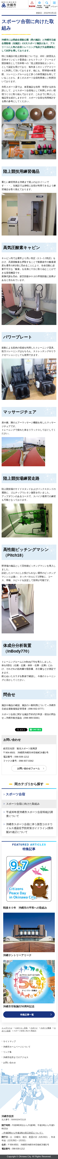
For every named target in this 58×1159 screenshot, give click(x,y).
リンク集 (7, 1052)
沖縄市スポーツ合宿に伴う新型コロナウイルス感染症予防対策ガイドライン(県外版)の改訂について (29, 828)
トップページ (7, 1028)
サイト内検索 (47, 6)
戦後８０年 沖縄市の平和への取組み (25, 907)
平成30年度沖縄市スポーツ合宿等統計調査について (29, 814)
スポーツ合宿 (15, 794)
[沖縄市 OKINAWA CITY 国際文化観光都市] (9, 4)
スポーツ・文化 (21, 1028)
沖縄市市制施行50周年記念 (18, 1006)
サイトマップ (9, 1041)
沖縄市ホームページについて (16, 1047)
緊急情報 (32, 6)
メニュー (54, 6)
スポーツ (34, 1028)
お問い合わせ (9, 1062)
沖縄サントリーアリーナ (17, 955)
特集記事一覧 (27, 1014)
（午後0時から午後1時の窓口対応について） (23, 1133)
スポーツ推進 (45, 1028)
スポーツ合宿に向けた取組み (23, 803)
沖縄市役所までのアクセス (15, 1057)
